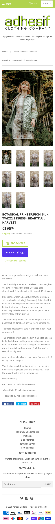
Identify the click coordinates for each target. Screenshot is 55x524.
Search (27, 428)
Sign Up (47, 484)
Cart (36, 3)
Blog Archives (27, 440)
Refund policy (27, 448)
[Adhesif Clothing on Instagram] (31, 499)
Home (4, 52)
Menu (8, 4)
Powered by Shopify (38, 507)
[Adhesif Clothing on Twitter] (21, 499)
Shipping (6, 233)
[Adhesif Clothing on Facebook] (26, 499)
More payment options (15, 260)
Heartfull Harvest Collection (25, 52)
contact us (27, 462)
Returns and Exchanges (27, 432)
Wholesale (27, 436)
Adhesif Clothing (20, 507)
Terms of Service (27, 444)
